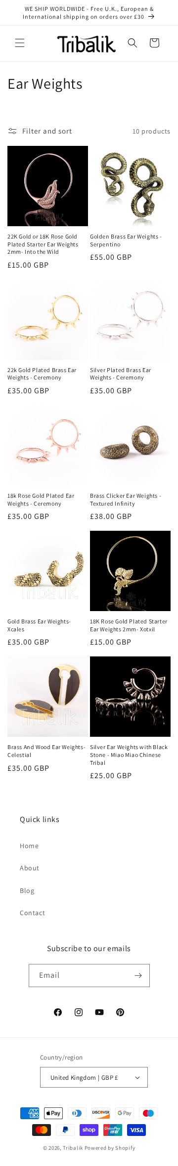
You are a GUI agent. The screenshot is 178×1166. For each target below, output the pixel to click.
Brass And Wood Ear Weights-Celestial (46, 750)
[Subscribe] (138, 975)
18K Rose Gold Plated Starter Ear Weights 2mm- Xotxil (129, 625)
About (30, 867)
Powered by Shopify (110, 1147)
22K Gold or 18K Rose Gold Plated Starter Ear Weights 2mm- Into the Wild (43, 244)
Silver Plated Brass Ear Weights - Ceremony (120, 373)
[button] (20, 43)
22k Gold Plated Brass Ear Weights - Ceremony (42, 373)
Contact (32, 912)
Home (29, 845)
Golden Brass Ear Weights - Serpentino (126, 240)
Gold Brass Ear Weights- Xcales (39, 625)
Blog (27, 890)
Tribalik (73, 1147)
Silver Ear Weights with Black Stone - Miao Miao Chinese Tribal (129, 754)
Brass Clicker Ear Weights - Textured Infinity (125, 499)
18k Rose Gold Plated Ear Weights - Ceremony (40, 499)
